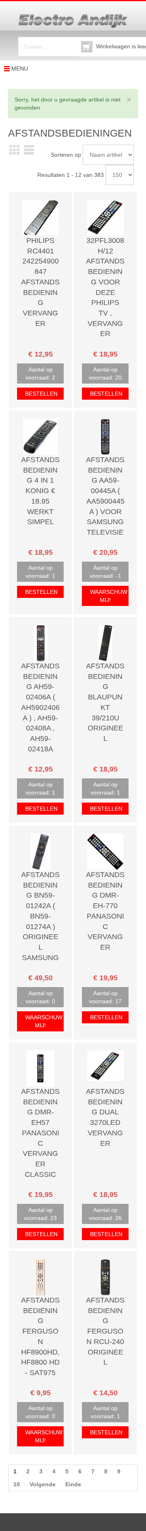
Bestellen (41, 393)
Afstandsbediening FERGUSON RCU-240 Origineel (105, 1331)
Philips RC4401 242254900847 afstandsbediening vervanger (40, 282)
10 (16, 1484)
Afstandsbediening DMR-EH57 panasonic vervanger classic (40, 1132)
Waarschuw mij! (108, 596)
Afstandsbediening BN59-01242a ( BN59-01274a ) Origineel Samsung (40, 916)
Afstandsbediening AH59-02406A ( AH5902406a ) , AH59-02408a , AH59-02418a (40, 707)
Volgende (43, 1484)
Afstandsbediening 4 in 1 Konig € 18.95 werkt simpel (40, 491)
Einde (73, 1484)
